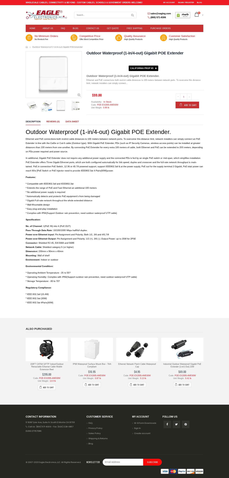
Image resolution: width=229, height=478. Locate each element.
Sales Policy (94, 433)
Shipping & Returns (98, 438)
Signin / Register (186, 2)
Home (27, 47)
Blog (199, 2)
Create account (142, 433)
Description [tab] (33, 121)
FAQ (90, 423)
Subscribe (152, 462)
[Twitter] (176, 424)
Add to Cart (190, 105)
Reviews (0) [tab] (53, 121)
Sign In (137, 428)
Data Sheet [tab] (72, 121)
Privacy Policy (95, 428)
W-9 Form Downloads (145, 423)
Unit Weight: (96, 107)
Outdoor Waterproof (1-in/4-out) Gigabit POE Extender (135, 53)
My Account (169, 2)
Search (132, 15)
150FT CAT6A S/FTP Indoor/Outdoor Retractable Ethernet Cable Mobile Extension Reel (46, 367)
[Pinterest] (185, 424)
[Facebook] (167, 424)
